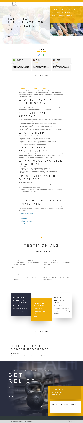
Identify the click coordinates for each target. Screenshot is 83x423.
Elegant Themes (19, 421)
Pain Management (23, 223)
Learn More (12, 36)
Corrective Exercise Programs (26, 221)
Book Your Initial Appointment (41, 75)
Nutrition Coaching (23, 218)
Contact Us (58, 409)
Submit (39, 406)
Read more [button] (15, 69)
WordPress (31, 421)
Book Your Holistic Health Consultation (26, 213)
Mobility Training (23, 220)
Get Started (58, 19)
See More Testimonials (41, 251)
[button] (71, 64)
